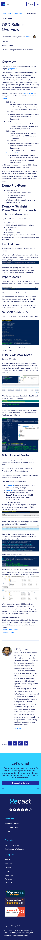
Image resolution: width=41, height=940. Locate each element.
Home (4, 13)
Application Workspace (14, 849)
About (7, 860)
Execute (9, 490)
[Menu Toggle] (8, 4)
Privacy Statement (18, 926)
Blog (9, 13)
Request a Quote (20, 783)
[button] (10, 743)
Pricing (7, 831)
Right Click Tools (12, 845)
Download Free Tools (10, 630)
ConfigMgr (7, 18)
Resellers (8, 883)
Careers (8, 867)
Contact (8, 871)
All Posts (17, 729)
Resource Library (12, 824)
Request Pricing (8, 632)
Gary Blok (28, 37)
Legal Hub (9, 875)
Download (10, 485)
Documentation (11, 827)
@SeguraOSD (13, 69)
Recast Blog (18, 13)
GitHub (4, 98)
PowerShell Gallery (13, 153)
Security (8, 864)
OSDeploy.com (27, 93)
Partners (8, 879)
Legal (6, 926)
